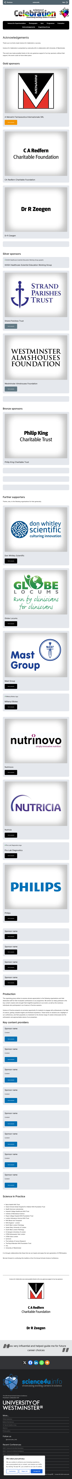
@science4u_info (11, 1439)
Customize (12, 1471)
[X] (24, 1362)
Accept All (36, 1471)
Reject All (24, 1471)
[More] (47, 1362)
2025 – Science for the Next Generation (13, 1448)
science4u (36, 2)
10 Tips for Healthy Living (9, 1425)
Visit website (11, 122)
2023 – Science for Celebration (11, 1454)
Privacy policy (6, 1431)
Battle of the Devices (8, 1422)
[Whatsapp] (41, 1362)
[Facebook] (30, 1362)
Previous (9, 2)
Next (63, 2)
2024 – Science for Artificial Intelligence (13, 1451)
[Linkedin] (36, 1362)
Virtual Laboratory (7, 1419)
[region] (24, 1465)
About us (5, 1428)
